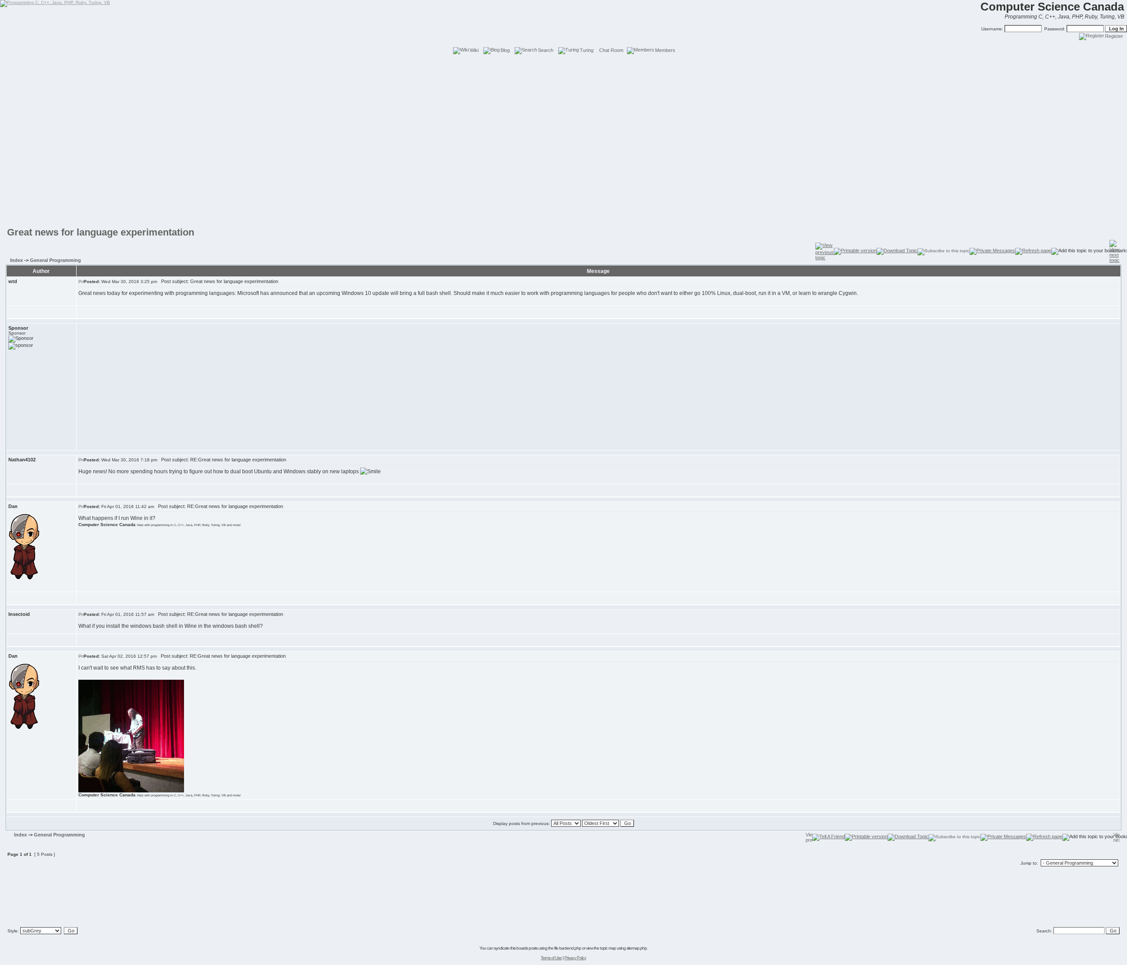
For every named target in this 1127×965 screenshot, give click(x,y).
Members (665, 50)
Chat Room (611, 50)
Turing (586, 50)
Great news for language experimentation (100, 232)
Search (545, 50)
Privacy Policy (575, 957)
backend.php (570, 948)
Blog (505, 50)
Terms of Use (551, 957)
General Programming (55, 260)
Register (1114, 36)
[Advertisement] (563, 75)
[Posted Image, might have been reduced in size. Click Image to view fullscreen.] (131, 736)
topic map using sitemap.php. (624, 948)
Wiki (474, 50)
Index (16, 260)
